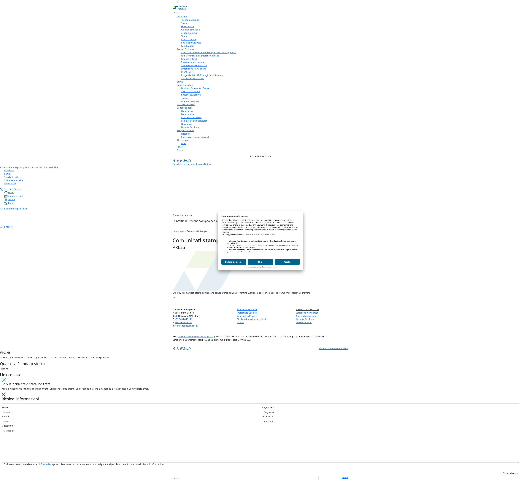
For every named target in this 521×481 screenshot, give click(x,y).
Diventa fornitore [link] (190, 127)
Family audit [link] (187, 45)
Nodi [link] (183, 143)
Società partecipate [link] (191, 42)
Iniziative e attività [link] (186, 104)
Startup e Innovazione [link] (192, 78)
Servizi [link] (180, 81)
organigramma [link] (189, 32)
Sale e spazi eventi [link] (190, 91)
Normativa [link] (186, 123)
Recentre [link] (185, 133)
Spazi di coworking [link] (191, 94)
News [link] (180, 150)
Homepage (178, 231)
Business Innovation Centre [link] (195, 88)
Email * (5, 416)
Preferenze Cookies (247, 312)
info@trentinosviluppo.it (185, 325)
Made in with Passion (333, 348)
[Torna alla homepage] (180, 7)
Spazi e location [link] (185, 84)
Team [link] (184, 36)
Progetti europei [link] (185, 130)
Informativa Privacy (247, 315)
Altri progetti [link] (183, 140)
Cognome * (268, 407)
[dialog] (260, 434)
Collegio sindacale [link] (190, 29)
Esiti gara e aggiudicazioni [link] (194, 120)
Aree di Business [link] (185, 49)
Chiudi (345, 477)
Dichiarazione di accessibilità (251, 319)
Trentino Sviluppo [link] (190, 19)
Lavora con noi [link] (188, 39)
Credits (240, 322)
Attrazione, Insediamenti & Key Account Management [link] (208, 52)
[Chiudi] (4, 379)
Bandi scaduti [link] (188, 114)
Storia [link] (184, 23)
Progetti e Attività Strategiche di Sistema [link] (202, 75)
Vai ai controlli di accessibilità (43, 167)
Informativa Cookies (247, 309)
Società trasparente (306, 315)
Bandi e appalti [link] (184, 107)
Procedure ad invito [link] (191, 117)
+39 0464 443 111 (183, 319)
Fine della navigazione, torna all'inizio (192, 164)
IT (178, 1)
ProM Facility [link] (187, 71)
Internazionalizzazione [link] (192, 62)
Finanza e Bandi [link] (189, 58)
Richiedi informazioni (260, 156)
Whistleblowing (304, 322)
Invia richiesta (510, 473)
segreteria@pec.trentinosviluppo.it (195, 336)
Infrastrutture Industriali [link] (194, 65)
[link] (174, 160)
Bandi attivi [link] (187, 110)
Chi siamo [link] (182, 16)
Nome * (6, 407)
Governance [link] (187, 26)
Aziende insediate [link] (190, 101)
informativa (45, 464)
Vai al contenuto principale (13, 167)
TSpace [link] (185, 97)
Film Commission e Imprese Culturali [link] (200, 55)
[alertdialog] (260, 478)
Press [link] (180, 146)
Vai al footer (6, 226)
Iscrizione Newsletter (307, 312)
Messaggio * (8, 425)
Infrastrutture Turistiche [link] (193, 68)
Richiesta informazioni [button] (307, 309)
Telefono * (267, 416)
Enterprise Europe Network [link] (195, 136)
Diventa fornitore (305, 319)
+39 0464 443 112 (183, 322)
